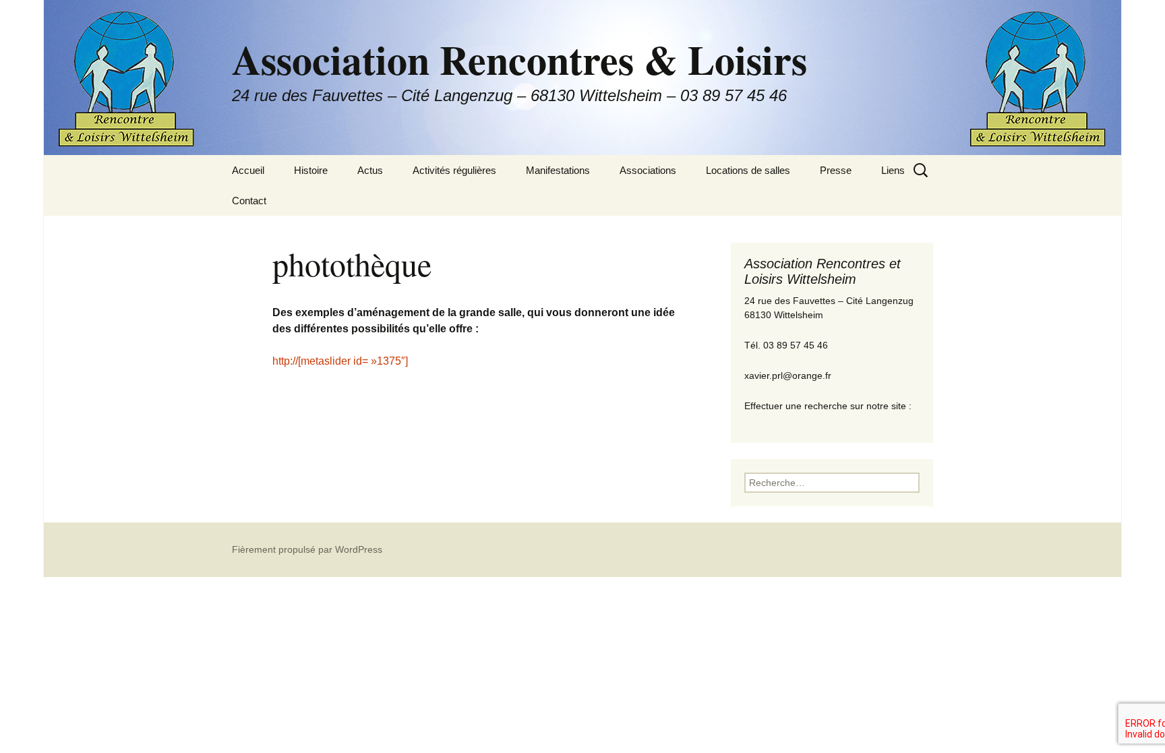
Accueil (248, 170)
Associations (648, 170)
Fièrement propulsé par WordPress (307, 549)
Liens (893, 170)
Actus (370, 170)
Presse (836, 170)
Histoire (311, 170)
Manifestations (558, 170)
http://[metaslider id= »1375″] (340, 361)
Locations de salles (748, 170)
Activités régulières (454, 170)
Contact (249, 200)
